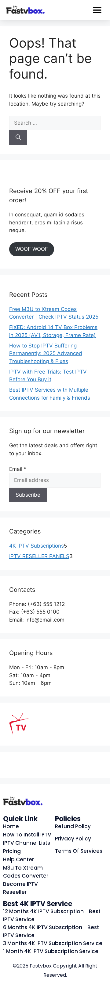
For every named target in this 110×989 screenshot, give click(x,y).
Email (18, 469)
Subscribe (28, 495)
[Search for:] (55, 123)
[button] (97, 10)
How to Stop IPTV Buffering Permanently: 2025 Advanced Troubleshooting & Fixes (45, 353)
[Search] (18, 137)
